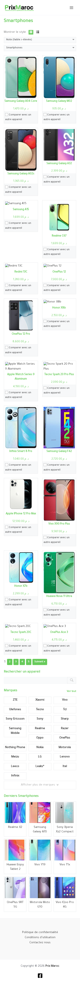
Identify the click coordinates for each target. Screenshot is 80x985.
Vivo (65, 700)
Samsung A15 (21, 209)
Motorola (65, 747)
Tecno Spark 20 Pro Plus (59, 374)
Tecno (40, 709)
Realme (40, 728)
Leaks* (40, 766)
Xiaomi (39, 700)
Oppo (40, 738)
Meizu (15, 756)
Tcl (65, 709)
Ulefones (15, 709)
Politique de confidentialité (40, 932)
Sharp (65, 719)
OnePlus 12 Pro (21, 334)
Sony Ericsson (15, 719)
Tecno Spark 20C (20, 632)
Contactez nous (40, 942)
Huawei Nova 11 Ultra (59, 596)
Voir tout (71, 691)
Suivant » (39, 662)
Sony (40, 719)
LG (40, 756)
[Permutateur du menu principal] (71, 7)
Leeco (15, 766)
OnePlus (64, 738)
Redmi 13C (21, 272)
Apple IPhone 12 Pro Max (21, 513)
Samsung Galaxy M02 (59, 101)
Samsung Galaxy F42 (59, 451)
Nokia (40, 747)
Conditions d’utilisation (40, 937)
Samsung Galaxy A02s (20, 173)
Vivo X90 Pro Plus (59, 524)
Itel (65, 766)
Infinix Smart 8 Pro (20, 451)
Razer (65, 728)
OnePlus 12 (59, 272)
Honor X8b (59, 308)
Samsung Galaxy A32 (59, 163)
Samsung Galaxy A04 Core (20, 101)
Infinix (15, 775)
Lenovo (65, 756)
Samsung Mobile (15, 731)
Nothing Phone (15, 747)
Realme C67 (59, 236)
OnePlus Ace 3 (59, 632)
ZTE (15, 700)
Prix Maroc (52, 966)
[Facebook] (40, 975)
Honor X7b (21, 586)
